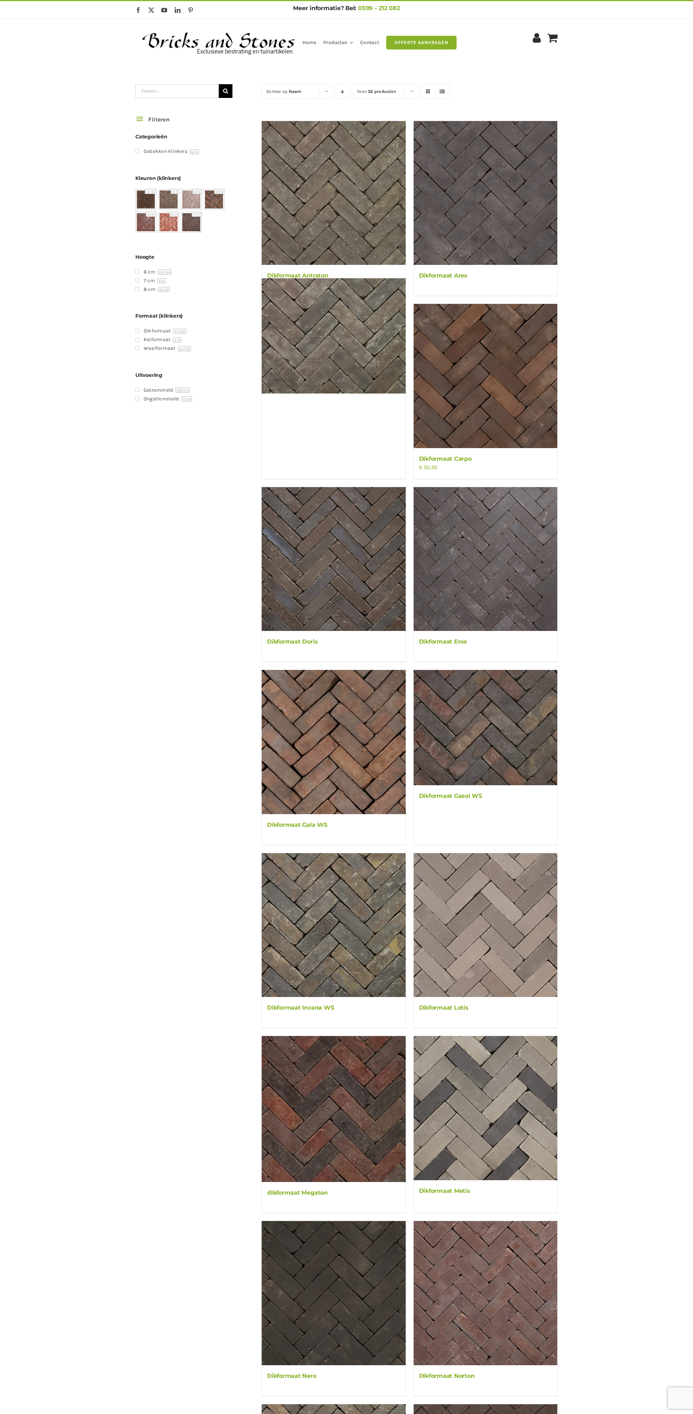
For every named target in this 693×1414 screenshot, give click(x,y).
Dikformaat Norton (447, 1375)
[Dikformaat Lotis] (485, 925)
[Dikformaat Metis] (485, 1108)
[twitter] (151, 10)
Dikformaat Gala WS (297, 824)
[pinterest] (190, 10)
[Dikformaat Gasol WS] (485, 727)
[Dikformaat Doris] (333, 559)
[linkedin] (177, 10)
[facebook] (138, 10)
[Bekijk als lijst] (442, 92)
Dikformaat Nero (291, 1375)
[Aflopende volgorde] (343, 91)
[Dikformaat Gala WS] (333, 742)
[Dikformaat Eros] (485, 559)
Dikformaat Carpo (445, 458)
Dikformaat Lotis (443, 1007)
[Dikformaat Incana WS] (333, 925)
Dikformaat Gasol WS (450, 795)
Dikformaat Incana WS (300, 1007)
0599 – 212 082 (379, 8)
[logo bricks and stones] (218, 29)
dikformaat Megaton (297, 1192)
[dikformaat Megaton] (333, 1109)
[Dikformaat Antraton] (333, 193)
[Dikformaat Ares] (485, 193)
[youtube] (164, 10)
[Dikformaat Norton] (485, 1293)
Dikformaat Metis (444, 1190)
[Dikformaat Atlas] (333, 336)
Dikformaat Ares (443, 275)
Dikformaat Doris (292, 641)
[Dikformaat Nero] (333, 1293)
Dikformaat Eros (443, 641)
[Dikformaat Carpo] (485, 376)
